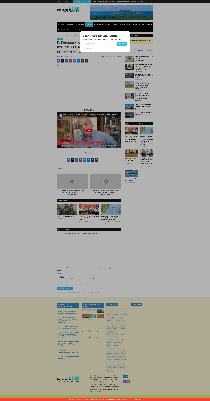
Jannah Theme (72, 399)
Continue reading (87, 48)
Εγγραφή (122, 43)
